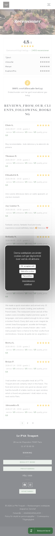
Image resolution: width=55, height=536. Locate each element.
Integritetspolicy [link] (28, 281)
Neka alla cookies (27, 271)
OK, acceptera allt (27, 266)
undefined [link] (28, 284)
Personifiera (27, 276)
